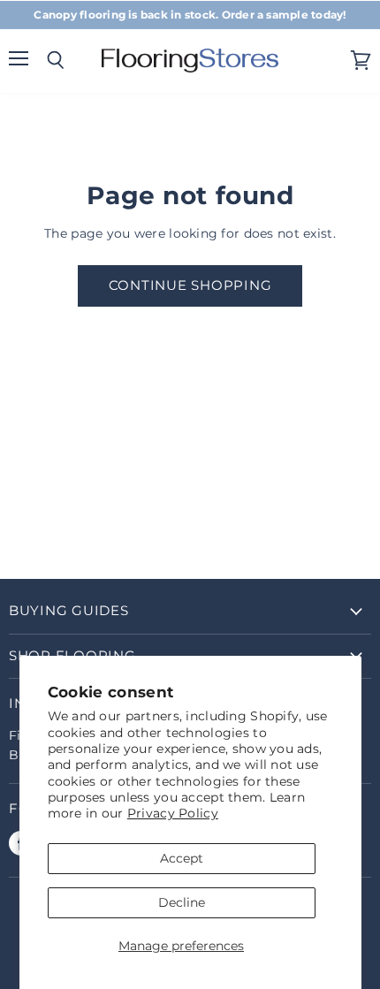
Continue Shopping (190, 285)
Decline (181, 902)
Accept (181, 858)
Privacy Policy (172, 813)
